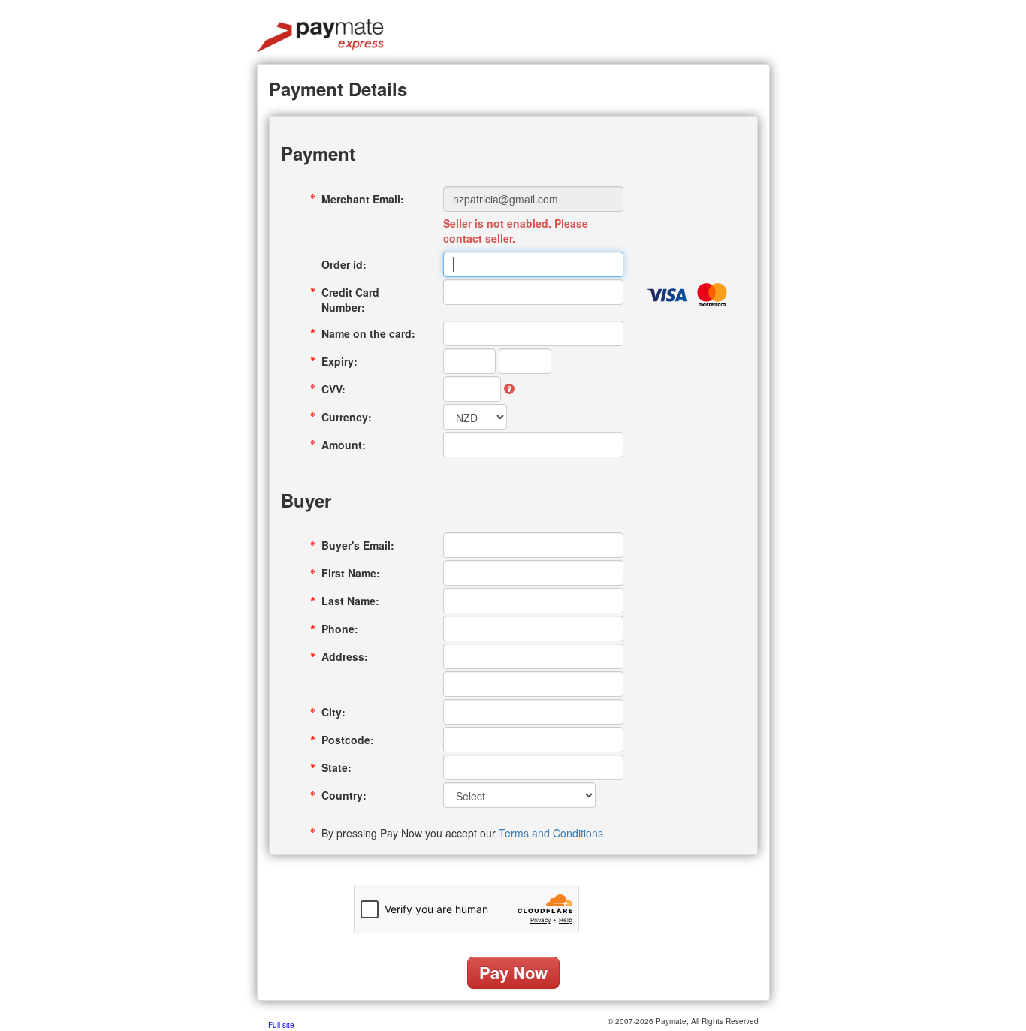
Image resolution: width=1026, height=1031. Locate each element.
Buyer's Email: (357, 545)
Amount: (343, 444)
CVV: (333, 388)
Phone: (339, 628)
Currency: (346, 416)
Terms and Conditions (551, 832)
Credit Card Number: (350, 300)
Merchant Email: (362, 199)
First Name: (350, 572)
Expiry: (339, 361)
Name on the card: (368, 333)
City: (333, 711)
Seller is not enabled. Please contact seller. (515, 231)
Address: (344, 656)
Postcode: (347, 739)
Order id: (344, 264)
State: (336, 767)
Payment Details (338, 88)
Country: (344, 795)
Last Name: (350, 600)
